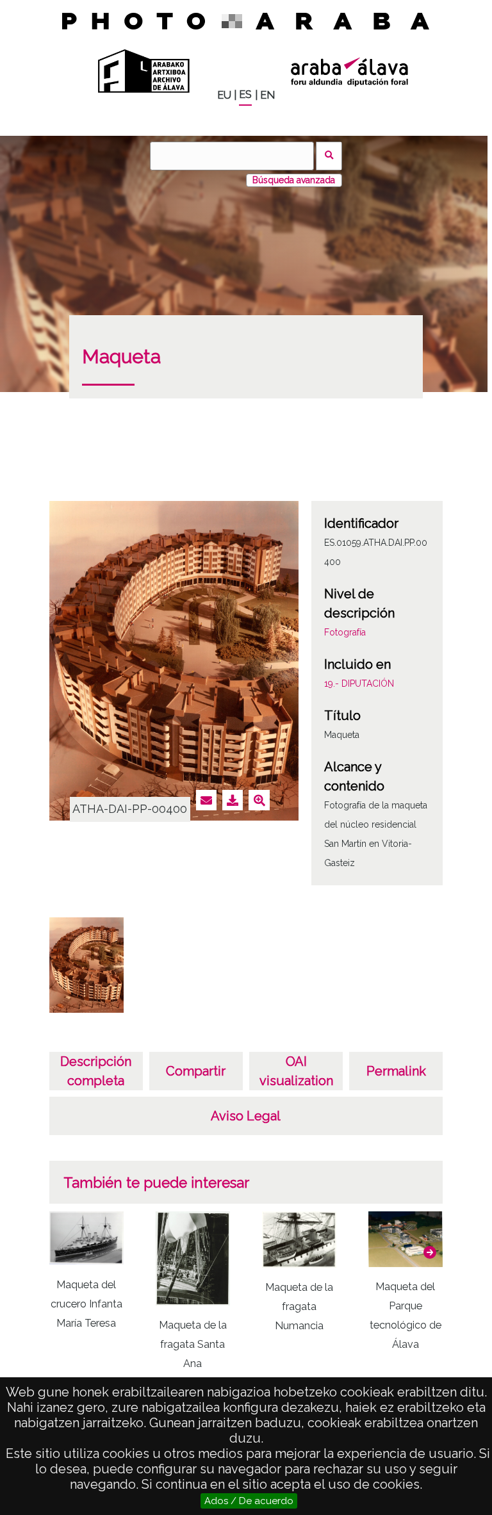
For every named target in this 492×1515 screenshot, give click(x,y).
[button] (429, 1252)
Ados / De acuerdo (248, 1501)
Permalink (396, 1071)
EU (224, 95)
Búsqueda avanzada (293, 180)
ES (245, 94)
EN (267, 95)
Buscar (329, 156)
